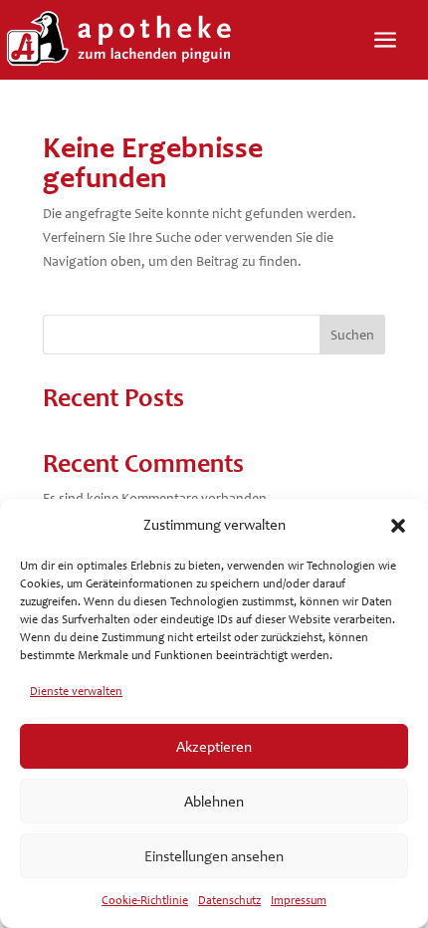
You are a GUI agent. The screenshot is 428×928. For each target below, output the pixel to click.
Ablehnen (214, 802)
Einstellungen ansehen (214, 856)
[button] (398, 526)
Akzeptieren (214, 747)
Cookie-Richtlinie (145, 900)
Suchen (352, 335)
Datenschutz (229, 900)
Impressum (298, 900)
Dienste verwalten (76, 691)
